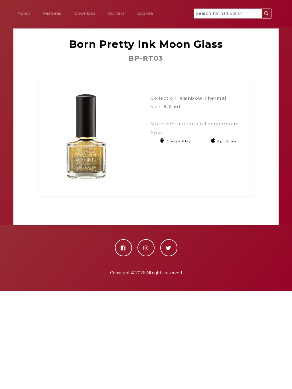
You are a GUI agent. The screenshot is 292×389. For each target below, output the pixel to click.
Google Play (179, 141)
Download (84, 13)
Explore (145, 13)
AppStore (226, 141)
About (24, 13)
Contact (116, 13)
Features (52, 13)
